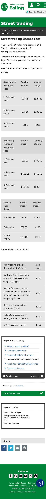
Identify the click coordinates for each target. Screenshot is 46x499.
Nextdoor (35, 476)
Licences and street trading (30, 30)
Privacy (23, 486)
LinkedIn (20, 476)
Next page (35, 376)
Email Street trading (11, 424)
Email (17, 448)
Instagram (16, 476)
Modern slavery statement (23, 488)
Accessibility (14, 486)
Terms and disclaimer (17, 483)
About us (32, 486)
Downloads (18, 386)
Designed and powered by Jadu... (23, 492)
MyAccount (31, 5)
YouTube (25, 476)
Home (3, 30)
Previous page (12, 376)
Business (12, 30)
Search (38, 5)
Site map (31, 483)
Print (24, 448)
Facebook (4, 448)
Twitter (10, 448)
